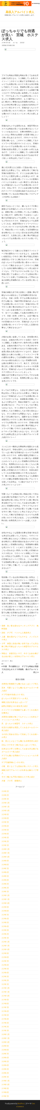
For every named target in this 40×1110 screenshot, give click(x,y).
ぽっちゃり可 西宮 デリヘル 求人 (15, 698)
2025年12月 (6, 803)
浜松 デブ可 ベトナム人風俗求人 (16, 632)
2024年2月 (5, 887)
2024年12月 (6, 849)
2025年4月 (5, 833)
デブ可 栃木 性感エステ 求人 (13, 694)
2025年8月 (5, 818)
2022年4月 (5, 972)
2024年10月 (6, 857)
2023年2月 (5, 934)
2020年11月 (6, 1038)
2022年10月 (6, 949)
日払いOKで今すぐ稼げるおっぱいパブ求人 (19, 745)
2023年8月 (5, 911)
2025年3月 (5, 837)
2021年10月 (6, 996)
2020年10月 (6, 1042)
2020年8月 (5, 1050)
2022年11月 (6, 945)
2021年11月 (6, 992)
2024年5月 (5, 876)
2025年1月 (5, 845)
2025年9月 (5, 814)
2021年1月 (5, 1030)
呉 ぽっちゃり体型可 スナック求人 (17, 723)
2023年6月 (5, 918)
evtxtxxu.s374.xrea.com (8, 45)
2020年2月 (5, 1073)
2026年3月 (5, 791)
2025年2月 (5, 841)
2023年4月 (5, 926)
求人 (11, 661)
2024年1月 (5, 891)
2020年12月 (6, 1034)
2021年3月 (5, 1023)
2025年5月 (5, 830)
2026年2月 (5, 795)
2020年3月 (5, 1069)
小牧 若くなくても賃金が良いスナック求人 (20, 766)
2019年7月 (5, 1096)
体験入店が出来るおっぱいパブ (14, 702)
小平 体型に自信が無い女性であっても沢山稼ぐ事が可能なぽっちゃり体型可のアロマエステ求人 (20, 646)
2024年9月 (5, 860)
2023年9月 (5, 907)
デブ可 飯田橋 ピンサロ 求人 (13, 762)
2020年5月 (5, 1061)
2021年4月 (5, 1019)
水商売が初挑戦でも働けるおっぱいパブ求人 (20, 684)
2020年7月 (5, 1053)
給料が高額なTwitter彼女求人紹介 (15, 706)
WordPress (21, 1103)
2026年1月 (5, 799)
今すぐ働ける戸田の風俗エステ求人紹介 (18, 777)
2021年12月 (6, 988)
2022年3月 (5, 976)
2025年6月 (5, 826)
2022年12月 (6, 941)
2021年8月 (5, 1003)
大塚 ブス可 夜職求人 (12, 780)
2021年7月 (5, 1007)
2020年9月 (5, 1046)
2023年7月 (5, 914)
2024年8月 (5, 864)
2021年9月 (5, 999)
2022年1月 (5, 984)
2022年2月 (5, 980)
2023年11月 (6, 899)
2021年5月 (5, 1015)
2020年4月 (5, 1065)
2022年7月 (5, 961)
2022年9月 (5, 953)
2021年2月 (5, 1026)
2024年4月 (5, 880)
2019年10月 (6, 1084)
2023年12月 (6, 895)
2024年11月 (6, 853)
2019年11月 (6, 1080)
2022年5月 (5, 968)
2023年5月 (5, 922)
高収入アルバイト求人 (20, 12)
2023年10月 (6, 903)
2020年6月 (5, 1057)
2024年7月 (5, 868)
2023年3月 (5, 930)
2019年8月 (5, 1092)
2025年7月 (5, 822)
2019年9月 (5, 1088)
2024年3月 (5, 884)
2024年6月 (5, 872)
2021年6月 (5, 1011)
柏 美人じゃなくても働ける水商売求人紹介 (20, 741)
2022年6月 (5, 965)
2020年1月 (5, 1077)
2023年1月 (5, 938)
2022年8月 (5, 957)
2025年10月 (6, 810)
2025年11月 (6, 806)
